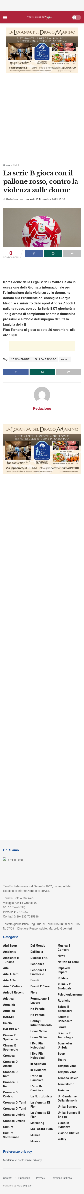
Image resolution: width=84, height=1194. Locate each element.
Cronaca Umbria (14, 1114)
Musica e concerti (64, 947)
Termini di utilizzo (61, 1178)
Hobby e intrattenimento (41, 1023)
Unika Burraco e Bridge (69, 1114)
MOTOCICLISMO (41, 1129)
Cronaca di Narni (10, 1084)
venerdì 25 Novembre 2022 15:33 (45, 199)
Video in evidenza (64, 1125)
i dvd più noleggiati (37, 1045)
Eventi (34, 980)
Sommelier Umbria (65, 1045)
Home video (38, 1031)
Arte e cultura (12, 986)
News (61, 956)
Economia (37, 964)
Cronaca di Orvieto (10, 1094)
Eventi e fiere (40, 986)
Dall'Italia (36, 951)
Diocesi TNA (39, 958)
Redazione (12, 199)
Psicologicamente (70, 994)
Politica (63, 978)
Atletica (8, 998)
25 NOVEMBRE (20, 359)
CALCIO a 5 (11, 1029)
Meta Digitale (24, 1185)
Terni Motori (66, 1084)
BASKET (9, 1017)
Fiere (33, 992)
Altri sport (10, 945)
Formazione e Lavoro (39, 1000)
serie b (65, 359)
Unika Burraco (67, 1106)
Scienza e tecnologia (65, 1035)
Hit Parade (37, 1009)
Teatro (62, 1059)
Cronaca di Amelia (10, 1064)
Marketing (37, 1123)
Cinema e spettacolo (10, 1037)
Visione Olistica (69, 1133)
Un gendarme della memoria (67, 1098)
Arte (6, 968)
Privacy (40, 1178)
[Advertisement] (42, 5)
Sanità (62, 1027)
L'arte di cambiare (36, 1078)
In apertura (38, 1064)
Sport (61, 1053)
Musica (35, 1135)
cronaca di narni (10, 1074)
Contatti (7, 1178)
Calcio (16, 165)
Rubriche (64, 1000)
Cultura (8, 1127)
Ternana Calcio (68, 1078)
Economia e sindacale (38, 972)
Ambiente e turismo (11, 960)
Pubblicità (24, 1178)
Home (6, 165)
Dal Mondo (37, 945)
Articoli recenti (13, 992)
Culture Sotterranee (11, 1135)
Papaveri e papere (65, 970)
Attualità (9, 1004)
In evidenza (38, 1070)
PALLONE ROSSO (45, 359)
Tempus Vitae (67, 1066)
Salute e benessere (65, 1009)
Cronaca (9, 1055)
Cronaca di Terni (14, 1102)
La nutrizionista (41, 1096)
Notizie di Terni (68, 962)
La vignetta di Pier (40, 1104)
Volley (62, 1139)
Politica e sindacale (64, 986)
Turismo (63, 1090)
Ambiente (9, 951)
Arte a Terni (11, 974)
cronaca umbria (14, 1121)
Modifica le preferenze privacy (22, 1160)
